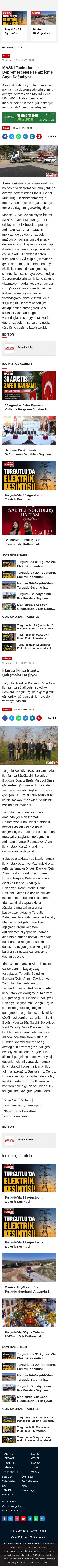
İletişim (42, 1531)
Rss (12, 1531)
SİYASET (9, 1467)
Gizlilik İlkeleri (37, 1537)
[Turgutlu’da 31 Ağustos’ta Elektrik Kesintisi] (29, 1178)
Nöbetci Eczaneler (12, 1510)
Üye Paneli (27, 1477)
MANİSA (35, 1463)
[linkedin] (32, 136)
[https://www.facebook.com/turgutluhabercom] (4, 1518)
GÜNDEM (9, 1463)
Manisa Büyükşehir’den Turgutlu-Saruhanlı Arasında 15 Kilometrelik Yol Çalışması (28, 1290)
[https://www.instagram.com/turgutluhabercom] (17, 1518)
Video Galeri (8, 1481)
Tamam (45, 1563)
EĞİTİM (35, 1454)
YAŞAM (35, 1472)
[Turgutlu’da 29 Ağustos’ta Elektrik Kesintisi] (29, 1222)
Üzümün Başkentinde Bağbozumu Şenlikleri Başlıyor (28, 452)
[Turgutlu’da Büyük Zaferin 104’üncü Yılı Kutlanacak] (29, 1312)
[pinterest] (39, 136)
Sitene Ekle (22, 1531)
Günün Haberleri (30, 1481)
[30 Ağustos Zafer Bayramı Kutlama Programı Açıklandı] (29, 385)
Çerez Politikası (19, 1537)
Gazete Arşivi (29, 1490)
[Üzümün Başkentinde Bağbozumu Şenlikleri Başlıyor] (29, 430)
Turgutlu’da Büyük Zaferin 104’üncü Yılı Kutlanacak (24, 1334)
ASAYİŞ (8, 1454)
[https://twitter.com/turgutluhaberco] (10, 1518)
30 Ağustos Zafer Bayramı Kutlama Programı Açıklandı (26, 407)
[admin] (42, 1518)
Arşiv (24, 1486)
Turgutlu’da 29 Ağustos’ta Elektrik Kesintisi (24, 1244)
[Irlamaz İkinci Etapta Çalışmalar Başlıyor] (29, 745)
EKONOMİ (10, 1458)
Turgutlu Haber (26, 347)
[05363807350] (36, 1518)
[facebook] (5, 136)
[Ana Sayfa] (3, 48)
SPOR (34, 1467)
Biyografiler (8, 1494)
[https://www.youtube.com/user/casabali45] (23, 1518)
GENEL (20, 47)
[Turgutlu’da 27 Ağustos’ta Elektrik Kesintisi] (29, 475)
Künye (33, 1531)
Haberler (10, 47)
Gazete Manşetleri (11, 1506)
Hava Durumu (9, 1501)
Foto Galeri (8, 1477)
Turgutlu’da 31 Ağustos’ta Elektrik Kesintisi (24, 1199)
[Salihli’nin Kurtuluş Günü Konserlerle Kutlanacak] (29, 520)
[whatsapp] (18, 136)
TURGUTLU (11, 1472)
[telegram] (25, 136)
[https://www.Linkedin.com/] (30, 1518)
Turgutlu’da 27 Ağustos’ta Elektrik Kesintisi (24, 497)
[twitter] (11, 136)
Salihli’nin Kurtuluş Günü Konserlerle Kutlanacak (24, 542)
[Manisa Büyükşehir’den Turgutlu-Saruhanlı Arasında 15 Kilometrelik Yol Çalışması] (29, 1267)
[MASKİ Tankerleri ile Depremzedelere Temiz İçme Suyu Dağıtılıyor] (29, 161)
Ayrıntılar (34, 1563)
